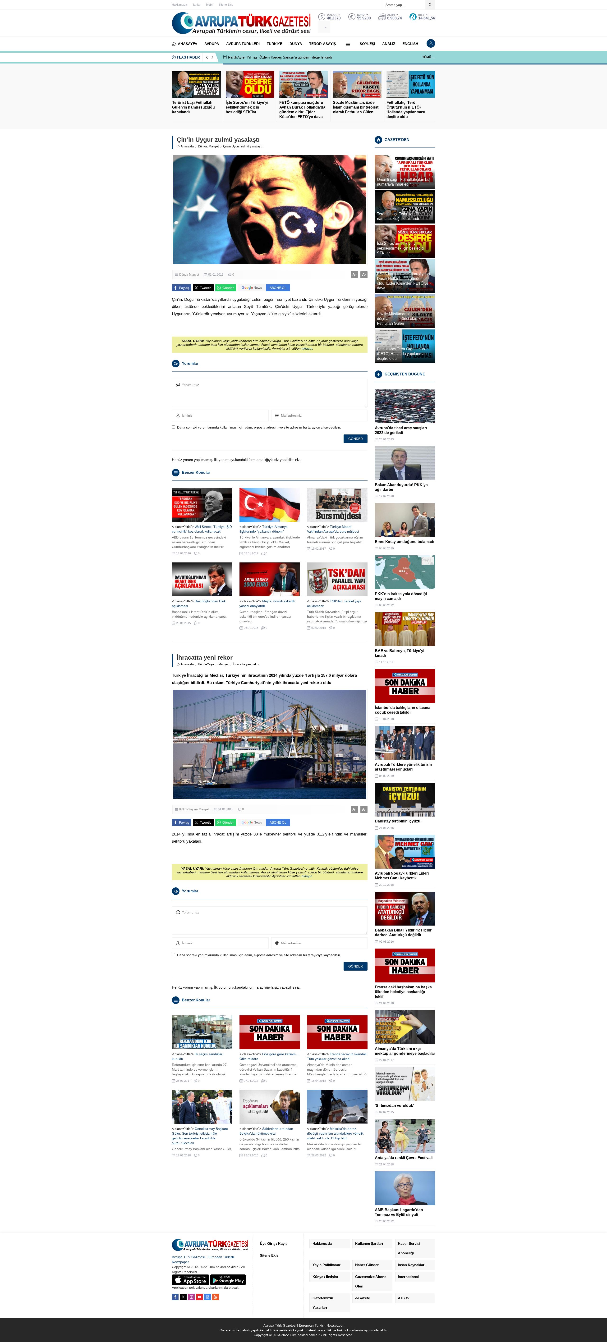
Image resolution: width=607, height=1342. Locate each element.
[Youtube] (199, 1297)
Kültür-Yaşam (207, 664)
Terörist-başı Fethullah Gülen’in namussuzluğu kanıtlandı (193, 107)
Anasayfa (187, 146)
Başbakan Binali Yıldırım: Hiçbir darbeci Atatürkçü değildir (403, 932)
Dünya (202, 146)
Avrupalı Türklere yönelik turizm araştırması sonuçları (403, 766)
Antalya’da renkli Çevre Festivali (403, 1158)
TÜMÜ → (428, 57)
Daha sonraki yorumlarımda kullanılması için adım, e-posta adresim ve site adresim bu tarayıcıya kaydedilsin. (259, 427)
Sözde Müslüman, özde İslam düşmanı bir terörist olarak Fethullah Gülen (355, 107)
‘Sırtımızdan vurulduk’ (394, 1106)
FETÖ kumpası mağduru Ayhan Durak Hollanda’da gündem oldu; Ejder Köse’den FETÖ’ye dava (302, 109)
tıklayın (307, 348)
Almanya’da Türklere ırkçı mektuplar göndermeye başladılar (405, 1051)
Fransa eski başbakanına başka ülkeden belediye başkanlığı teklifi (403, 992)
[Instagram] (191, 1297)
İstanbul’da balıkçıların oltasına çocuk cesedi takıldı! (402, 710)
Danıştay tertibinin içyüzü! (398, 821)
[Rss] (215, 1297)
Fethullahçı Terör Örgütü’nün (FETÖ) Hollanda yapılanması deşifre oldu (405, 109)
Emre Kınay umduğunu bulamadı (404, 542)
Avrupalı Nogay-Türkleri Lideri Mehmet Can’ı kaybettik (402, 875)
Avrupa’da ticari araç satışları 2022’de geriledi (401, 430)
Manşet (214, 146)
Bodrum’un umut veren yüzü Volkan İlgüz (254, 57)
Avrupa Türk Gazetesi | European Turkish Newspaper (303, 1325)
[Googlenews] (207, 1297)
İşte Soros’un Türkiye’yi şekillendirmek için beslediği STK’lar (247, 107)
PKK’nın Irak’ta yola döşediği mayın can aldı (401, 596)
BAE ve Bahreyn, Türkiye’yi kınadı (399, 653)
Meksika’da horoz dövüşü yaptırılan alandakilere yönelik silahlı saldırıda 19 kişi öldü (335, 1133)
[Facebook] (175, 1297)
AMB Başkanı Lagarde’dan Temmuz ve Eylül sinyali (399, 1212)
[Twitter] (183, 1297)
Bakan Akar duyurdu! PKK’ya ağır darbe (401, 487)
